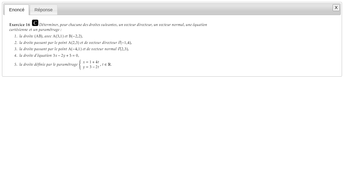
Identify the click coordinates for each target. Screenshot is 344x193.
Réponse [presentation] (44, 9)
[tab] (16, 10)
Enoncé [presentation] (16, 9)
